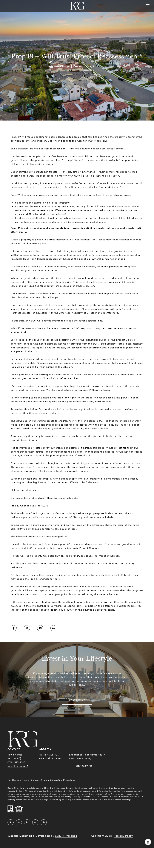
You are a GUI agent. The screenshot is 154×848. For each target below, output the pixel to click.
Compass (70, 788)
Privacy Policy (123, 835)
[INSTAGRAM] (19, 822)
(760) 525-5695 (16, 762)
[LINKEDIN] (27, 822)
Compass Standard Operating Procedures (53, 780)
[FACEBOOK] (11, 822)
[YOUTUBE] (35, 822)
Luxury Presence (66, 835)
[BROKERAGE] (44, 822)
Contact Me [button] (77, 700)
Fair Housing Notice (18, 780)
